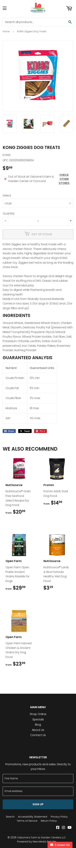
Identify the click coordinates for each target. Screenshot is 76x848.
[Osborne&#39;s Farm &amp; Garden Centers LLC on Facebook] (57, 828)
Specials (38, 719)
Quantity (9, 213)
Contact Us (38, 735)
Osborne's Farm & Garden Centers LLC (41, 837)
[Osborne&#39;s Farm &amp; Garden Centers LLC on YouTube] (70, 828)
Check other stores (64, 179)
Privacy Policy (59, 816)
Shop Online (38, 714)
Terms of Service (27, 821)
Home (6, 31)
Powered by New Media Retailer (36, 841)
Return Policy (49, 821)
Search (10, 816)
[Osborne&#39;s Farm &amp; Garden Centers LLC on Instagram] (63, 828)
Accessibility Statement (32, 816)
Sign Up (38, 804)
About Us (38, 730)
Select (7, 195)
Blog (38, 725)
